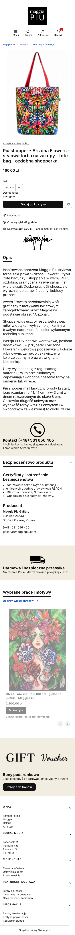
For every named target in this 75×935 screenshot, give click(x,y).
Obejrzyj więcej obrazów (18, 600)
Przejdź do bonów (19, 787)
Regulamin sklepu (13, 920)
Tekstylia (23, 44)
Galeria (7, 822)
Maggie (7, 819)
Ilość (5, 181)
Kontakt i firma (11, 815)
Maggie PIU (9, 44)
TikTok (7, 852)
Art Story (8, 826)
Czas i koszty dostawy (16, 894)
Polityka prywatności (15, 917)
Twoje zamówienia (14, 868)
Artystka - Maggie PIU (16, 143)
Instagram (9, 845)
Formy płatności (12, 890)
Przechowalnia (11, 875)
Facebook (9, 841)
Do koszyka (16, 710)
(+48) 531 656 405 (16, 527)
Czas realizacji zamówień (18, 898)
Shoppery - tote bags (43, 44)
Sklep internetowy (33, 930)
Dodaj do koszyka (33, 204)
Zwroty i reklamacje (14, 913)
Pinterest (8, 849)
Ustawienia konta (13, 871)
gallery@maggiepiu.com (19, 532)
